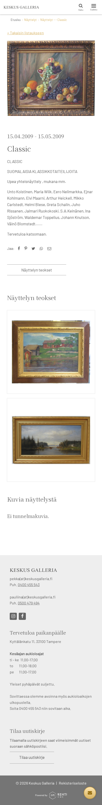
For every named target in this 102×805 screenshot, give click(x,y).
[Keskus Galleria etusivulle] (21, 7)
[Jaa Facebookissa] (20, 248)
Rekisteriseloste (73, 783)
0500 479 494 (29, 603)
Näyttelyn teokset (36, 269)
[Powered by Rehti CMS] (51, 797)
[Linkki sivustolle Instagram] (13, 616)
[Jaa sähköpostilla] (50, 248)
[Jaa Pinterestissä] (26, 248)
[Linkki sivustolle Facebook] (22, 616)
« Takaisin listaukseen (25, 32)
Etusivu (16, 20)
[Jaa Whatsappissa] (42, 248)
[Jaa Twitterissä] (34, 248)
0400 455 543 (29, 584)
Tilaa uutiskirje (32, 757)
